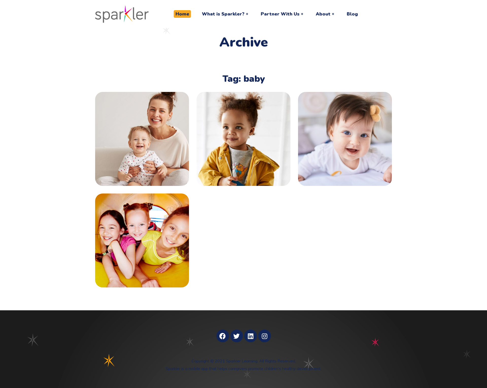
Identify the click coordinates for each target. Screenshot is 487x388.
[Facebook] (222, 336)
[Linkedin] (250, 336)
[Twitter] (236, 336)
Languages (243, 133)
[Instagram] (264, 336)
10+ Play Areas (142, 235)
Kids (142, 142)
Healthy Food (345, 133)
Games (243, 142)
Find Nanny (142, 133)
